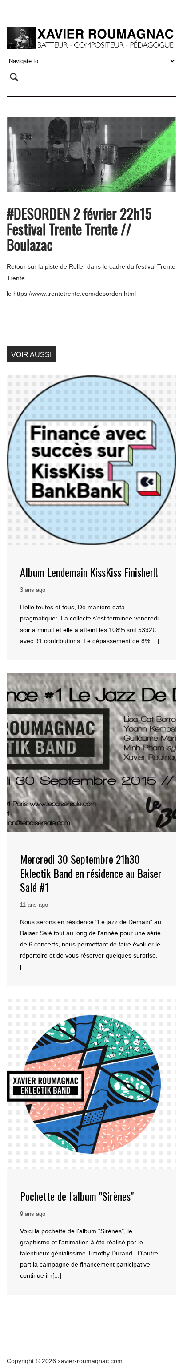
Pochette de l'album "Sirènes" (77, 1196)
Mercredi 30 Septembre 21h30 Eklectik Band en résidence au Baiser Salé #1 (91, 872)
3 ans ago (32, 590)
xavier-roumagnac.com (90, 1360)
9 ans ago (32, 1214)
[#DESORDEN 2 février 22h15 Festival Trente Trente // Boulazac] (91, 155)
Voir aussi (31, 354)
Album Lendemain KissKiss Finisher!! (89, 572)
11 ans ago (34, 904)
